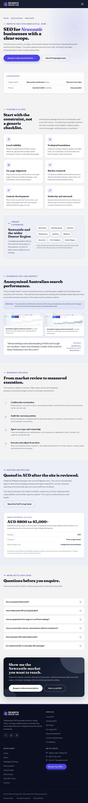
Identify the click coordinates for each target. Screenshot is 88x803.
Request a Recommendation (26, 688)
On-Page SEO (51, 729)
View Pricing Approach (56, 58)
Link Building (50, 742)
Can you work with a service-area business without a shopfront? (43, 628)
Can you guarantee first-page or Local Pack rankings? (43, 619)
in (11, 735)
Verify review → (75, 350)
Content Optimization (54, 738)
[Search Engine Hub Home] (11, 4)
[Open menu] (82, 4)
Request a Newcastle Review (22, 58)
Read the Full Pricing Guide (20, 504)
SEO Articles (8, 774)
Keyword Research (53, 734)
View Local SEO (55, 688)
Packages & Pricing (11, 762)
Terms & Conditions (23, 798)
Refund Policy (38, 798)
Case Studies (9, 770)
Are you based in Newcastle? (43, 602)
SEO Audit (50, 725)
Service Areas (16, 18)
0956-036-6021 (55, 756)
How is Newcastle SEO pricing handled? (43, 611)
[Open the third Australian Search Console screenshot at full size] (64, 319)
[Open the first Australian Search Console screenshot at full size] (23, 319)
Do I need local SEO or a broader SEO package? (43, 646)
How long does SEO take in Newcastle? (43, 637)
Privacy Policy (8, 798)
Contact (7, 783)
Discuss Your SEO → (56, 767)
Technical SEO (51, 721)
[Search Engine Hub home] (11, 713)
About (6, 757)
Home (6, 18)
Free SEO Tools (9, 778)
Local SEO (50, 717)
